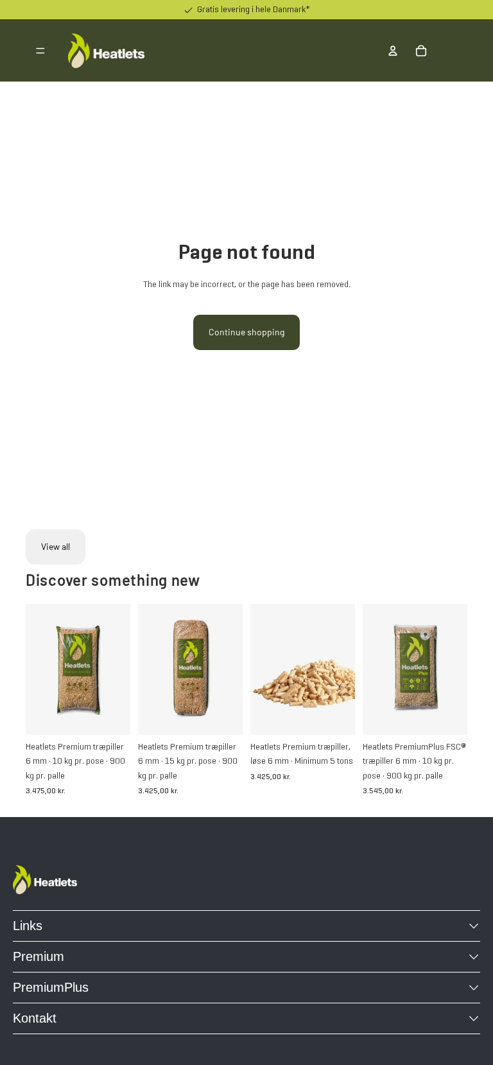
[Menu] (40, 51)
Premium (38, 956)
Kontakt (34, 1018)
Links (27, 926)
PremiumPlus (51, 987)
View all (55, 546)
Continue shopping (246, 331)
